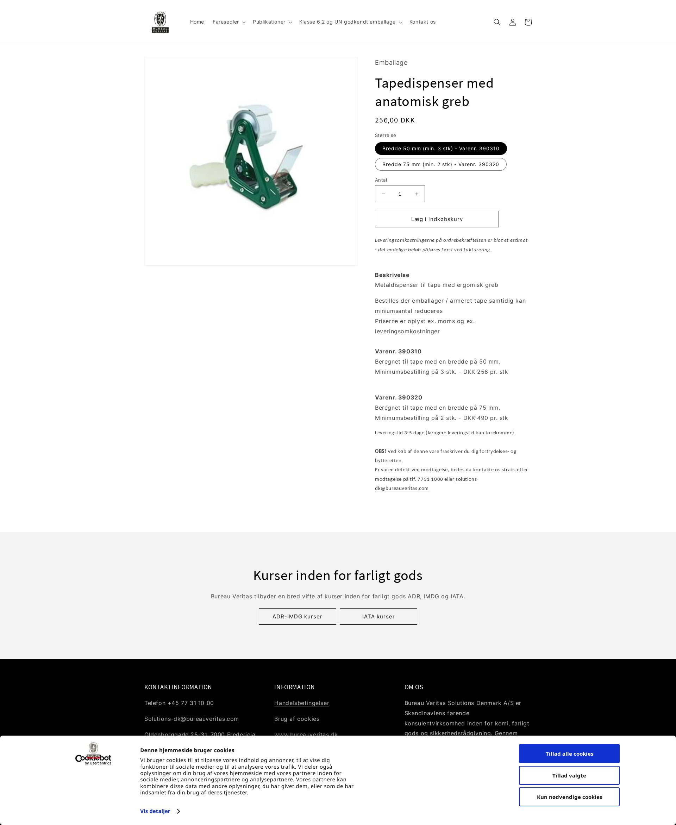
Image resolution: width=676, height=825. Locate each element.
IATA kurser (378, 616)
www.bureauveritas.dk (306, 734)
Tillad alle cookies (569, 753)
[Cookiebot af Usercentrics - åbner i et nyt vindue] (93, 760)
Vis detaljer (155, 811)
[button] (228, 21)
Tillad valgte (569, 775)
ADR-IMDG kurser (298, 616)
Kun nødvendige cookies (569, 796)
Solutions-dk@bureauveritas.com (191, 718)
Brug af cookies (296, 718)
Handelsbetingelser (301, 702)
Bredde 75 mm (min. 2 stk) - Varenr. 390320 (440, 164)
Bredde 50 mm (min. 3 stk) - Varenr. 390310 (441, 148)
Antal (381, 180)
